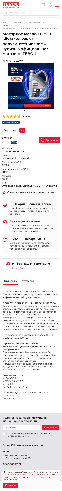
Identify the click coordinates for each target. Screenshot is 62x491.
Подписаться (50, 428)
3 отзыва (27, 116)
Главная (6, 23)
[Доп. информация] (21, 162)
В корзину (52, 140)
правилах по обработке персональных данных (28, 474)
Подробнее (19, 268)
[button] (31, 13)
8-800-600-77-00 (12, 464)
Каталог (17, 23)
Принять (10, 485)
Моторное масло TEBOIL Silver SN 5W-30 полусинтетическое (30, 28)
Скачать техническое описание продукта (32, 192)
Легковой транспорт (34, 23)
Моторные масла (10, 25)
